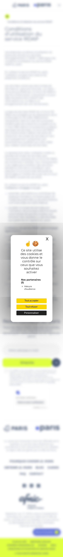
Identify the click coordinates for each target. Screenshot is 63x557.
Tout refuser (31, 307)
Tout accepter (31, 300)
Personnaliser (31, 313)
